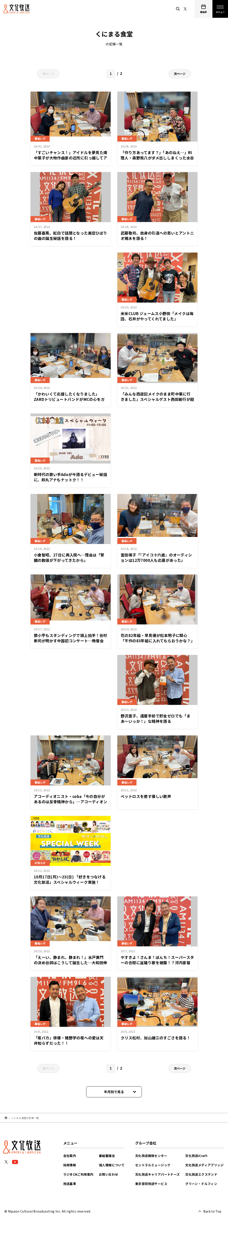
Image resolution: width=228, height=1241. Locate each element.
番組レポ (40, 138)
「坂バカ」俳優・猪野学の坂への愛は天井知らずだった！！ (69, 1040)
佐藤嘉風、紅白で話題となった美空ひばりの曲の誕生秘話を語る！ (70, 235)
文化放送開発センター (151, 1155)
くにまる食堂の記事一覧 (25, 1117)
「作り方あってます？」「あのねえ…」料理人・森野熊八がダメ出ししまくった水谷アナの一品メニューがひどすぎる (157, 158)
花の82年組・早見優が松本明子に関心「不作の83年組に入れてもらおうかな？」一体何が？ (157, 641)
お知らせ (40, 863)
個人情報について (111, 1165)
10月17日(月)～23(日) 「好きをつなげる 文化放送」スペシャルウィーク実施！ (70, 879)
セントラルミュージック (152, 1165)
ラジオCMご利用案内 (78, 1174)
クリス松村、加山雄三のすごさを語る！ (155, 1037)
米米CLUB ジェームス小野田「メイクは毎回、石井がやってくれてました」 (157, 316)
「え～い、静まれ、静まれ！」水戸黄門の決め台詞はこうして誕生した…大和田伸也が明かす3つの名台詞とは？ (70, 962)
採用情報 (69, 1165)
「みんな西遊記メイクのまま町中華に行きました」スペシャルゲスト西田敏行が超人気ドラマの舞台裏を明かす (157, 399)
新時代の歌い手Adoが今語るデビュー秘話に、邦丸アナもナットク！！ (70, 477)
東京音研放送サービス (151, 1183)
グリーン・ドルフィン (201, 1183)
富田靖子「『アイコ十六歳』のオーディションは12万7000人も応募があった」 (156, 557)
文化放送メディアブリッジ (204, 1165)
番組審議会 (107, 1155)
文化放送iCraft (196, 1155)
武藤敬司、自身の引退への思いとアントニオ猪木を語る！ (157, 235)
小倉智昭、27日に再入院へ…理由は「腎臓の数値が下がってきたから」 (69, 557)
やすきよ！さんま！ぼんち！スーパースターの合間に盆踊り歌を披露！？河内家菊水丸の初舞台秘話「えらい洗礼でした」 (157, 962)
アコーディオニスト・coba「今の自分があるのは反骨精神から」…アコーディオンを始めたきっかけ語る (70, 801)
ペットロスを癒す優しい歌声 (146, 796)
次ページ (179, 74)
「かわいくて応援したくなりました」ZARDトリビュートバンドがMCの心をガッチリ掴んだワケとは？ (69, 399)
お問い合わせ (108, 1174)
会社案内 (69, 1155)
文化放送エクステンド (201, 1174)
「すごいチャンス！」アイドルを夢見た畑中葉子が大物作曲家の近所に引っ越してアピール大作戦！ (70, 158)
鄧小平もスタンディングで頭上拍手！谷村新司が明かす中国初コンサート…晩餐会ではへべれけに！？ (70, 641)
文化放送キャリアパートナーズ (157, 1174)
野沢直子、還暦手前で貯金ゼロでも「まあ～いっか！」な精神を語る (155, 718)
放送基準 (69, 1183)
